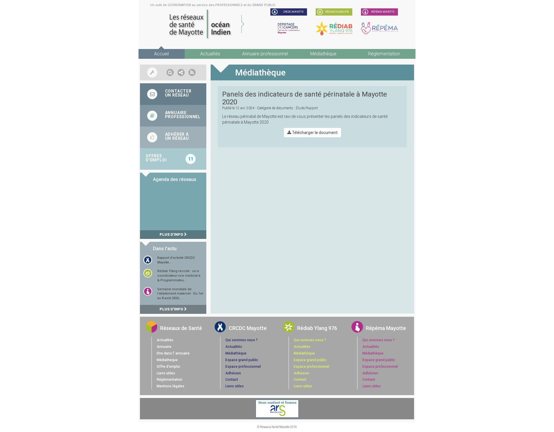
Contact (231, 380)
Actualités (210, 53)
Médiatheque (167, 360)
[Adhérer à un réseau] (173, 137)
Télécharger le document (314, 132)
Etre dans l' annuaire (173, 353)
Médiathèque (323, 53)
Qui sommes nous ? (241, 340)
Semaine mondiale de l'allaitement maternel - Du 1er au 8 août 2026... (180, 293)
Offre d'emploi (168, 367)
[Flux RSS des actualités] (192, 72)
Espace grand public (241, 360)
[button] (170, 72)
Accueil (161, 53)
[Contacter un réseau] (173, 94)
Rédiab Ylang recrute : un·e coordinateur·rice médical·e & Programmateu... (179, 275)
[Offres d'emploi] (173, 159)
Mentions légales (170, 386)
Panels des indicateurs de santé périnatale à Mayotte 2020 (304, 98)
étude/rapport (307, 108)
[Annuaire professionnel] (173, 116)
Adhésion (233, 373)
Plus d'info (172, 234)
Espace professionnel (243, 367)
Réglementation (384, 53)
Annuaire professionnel (265, 53)
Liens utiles (166, 373)
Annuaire (164, 347)
